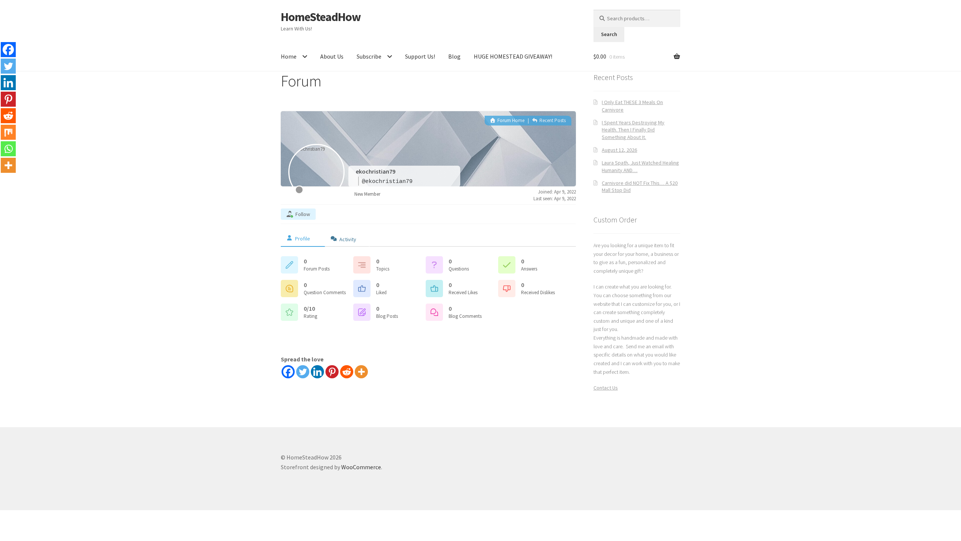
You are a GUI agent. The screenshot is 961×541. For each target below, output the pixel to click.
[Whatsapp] (8, 148)
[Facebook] (288, 371)
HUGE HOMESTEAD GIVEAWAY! (513, 56)
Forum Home (510, 120)
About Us (331, 56)
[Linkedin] (317, 371)
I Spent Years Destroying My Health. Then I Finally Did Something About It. (633, 130)
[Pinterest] (332, 371)
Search (609, 34)
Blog (454, 56)
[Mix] (8, 132)
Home (289, 56)
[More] (361, 371)
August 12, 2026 (619, 150)
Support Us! (420, 56)
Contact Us (605, 387)
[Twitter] (302, 371)
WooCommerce (361, 467)
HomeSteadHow (321, 16)
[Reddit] (346, 371)
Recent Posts (552, 120)
